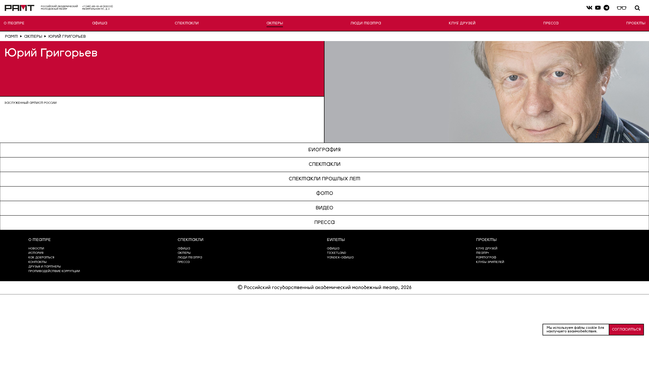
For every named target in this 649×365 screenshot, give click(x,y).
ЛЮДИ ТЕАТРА (366, 23)
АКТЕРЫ (275, 23)
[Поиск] (637, 8)
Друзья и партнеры (44, 266)
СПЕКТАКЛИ (187, 23)
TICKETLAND (336, 253)
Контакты (37, 262)
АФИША (99, 23)
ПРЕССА (550, 23)
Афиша (333, 248)
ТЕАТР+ (482, 253)
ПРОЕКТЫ (635, 23)
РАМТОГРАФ (486, 257)
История (35, 253)
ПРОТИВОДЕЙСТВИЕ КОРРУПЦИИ (54, 271)
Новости (36, 248)
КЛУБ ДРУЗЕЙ (462, 23)
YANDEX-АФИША (340, 257)
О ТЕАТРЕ (14, 23)
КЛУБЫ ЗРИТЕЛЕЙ (490, 262)
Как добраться (41, 257)
